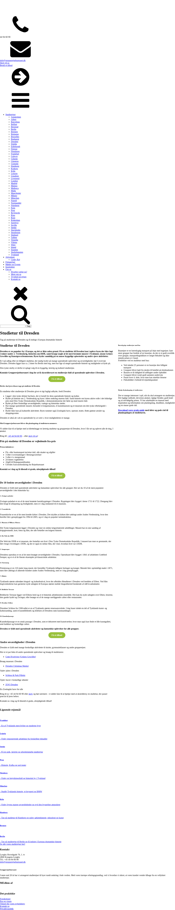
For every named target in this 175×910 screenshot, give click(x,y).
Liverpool (15, 178)
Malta (13, 191)
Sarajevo (14, 223)
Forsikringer (5, 899)
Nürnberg (15, 205)
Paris (13, 208)
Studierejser (10, 114)
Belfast (14, 124)
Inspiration (10, 267)
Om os (8, 269)
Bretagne (15, 134)
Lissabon (15, 176)
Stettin (13, 227)
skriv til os (32, 436)
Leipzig (14, 173)
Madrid (14, 183)
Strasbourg (15, 232)
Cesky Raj (15, 259)
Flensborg (15, 151)
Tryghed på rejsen (18, 277)
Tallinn (14, 237)
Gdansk (14, 159)
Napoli (14, 200)
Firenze (14, 149)
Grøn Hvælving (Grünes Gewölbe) (20, 657)
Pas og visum (5, 901)
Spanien (14, 250)
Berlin (13, 129)
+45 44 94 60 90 (15, 436)
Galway (14, 156)
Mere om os (16, 274)
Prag (13, 210)
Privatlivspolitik (7, 909)
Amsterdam (16, 117)
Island (13, 247)
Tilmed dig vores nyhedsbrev (12, 904)
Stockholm (15, 230)
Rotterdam (15, 220)
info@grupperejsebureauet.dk (13, 60)
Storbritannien (17, 252)
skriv (31, 694)
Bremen (14, 132)
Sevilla (14, 225)
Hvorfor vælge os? (19, 272)
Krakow (14, 168)
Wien (13, 245)
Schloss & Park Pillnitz (15, 675)
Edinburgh (15, 146)
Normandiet (16, 203)
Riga (13, 215)
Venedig (14, 240)
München (15, 198)
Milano (14, 195)
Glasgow (15, 161)
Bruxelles (15, 136)
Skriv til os (4, 63)
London (14, 181)
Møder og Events (12, 264)
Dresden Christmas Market (17, 666)
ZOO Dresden (11, 684)
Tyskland (15, 254)
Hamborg (15, 166)
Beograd (14, 127)
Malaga (14, 186)
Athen (13, 119)
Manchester (16, 193)
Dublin (14, 144)
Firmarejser (10, 262)
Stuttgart (14, 235)
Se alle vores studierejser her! (12, 844)
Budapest (15, 139)
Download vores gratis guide (131, 410)
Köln (13, 171)
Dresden (14, 141)
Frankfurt (15, 154)
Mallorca (15, 188)
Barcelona (15, 122)
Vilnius (14, 242)
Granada (14, 164)
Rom (13, 218)
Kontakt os (15, 279)
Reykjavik (15, 213)
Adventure (10, 257)
